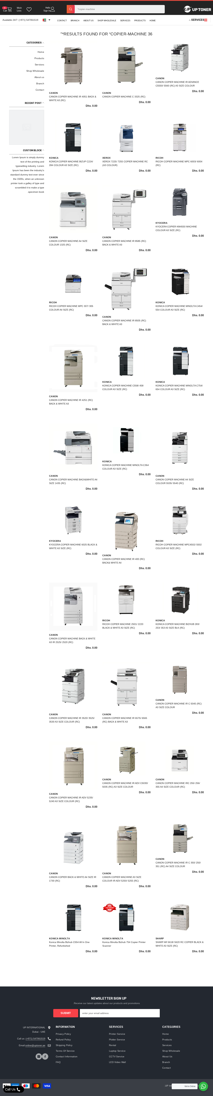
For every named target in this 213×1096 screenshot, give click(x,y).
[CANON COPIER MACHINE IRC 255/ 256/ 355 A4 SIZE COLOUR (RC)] (180, 758)
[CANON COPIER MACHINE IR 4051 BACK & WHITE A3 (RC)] (73, 65)
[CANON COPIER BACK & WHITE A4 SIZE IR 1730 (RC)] (73, 845)
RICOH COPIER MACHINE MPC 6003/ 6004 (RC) (179, 163)
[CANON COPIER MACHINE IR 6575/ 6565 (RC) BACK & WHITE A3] (126, 686)
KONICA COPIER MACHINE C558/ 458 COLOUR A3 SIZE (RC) (122, 387)
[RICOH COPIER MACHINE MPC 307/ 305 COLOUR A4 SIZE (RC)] (73, 281)
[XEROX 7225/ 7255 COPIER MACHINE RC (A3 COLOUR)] (126, 137)
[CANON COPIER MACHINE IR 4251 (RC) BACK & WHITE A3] (73, 368)
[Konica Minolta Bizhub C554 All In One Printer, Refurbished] (73, 917)
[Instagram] (39, 1056)
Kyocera (161, 223)
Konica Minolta (112, 938)
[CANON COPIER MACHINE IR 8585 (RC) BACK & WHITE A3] (126, 209)
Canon (160, 78)
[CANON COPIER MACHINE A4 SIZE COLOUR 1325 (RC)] (73, 209)
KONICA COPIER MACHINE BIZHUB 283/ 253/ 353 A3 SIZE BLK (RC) (178, 626)
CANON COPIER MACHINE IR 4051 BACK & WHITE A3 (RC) (72, 98)
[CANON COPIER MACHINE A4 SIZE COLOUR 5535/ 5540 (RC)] (180, 448)
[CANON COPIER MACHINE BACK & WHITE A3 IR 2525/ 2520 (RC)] (73, 607)
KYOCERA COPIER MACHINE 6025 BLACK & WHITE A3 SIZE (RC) (73, 546)
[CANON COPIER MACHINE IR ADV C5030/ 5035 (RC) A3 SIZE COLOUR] (126, 758)
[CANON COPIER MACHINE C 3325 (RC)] (126, 65)
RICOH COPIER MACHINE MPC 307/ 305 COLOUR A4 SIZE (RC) (71, 308)
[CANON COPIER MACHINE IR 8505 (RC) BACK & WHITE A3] (126, 289)
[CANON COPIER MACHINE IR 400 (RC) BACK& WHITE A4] (126, 527)
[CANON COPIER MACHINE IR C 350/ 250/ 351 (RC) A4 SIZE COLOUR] (180, 838)
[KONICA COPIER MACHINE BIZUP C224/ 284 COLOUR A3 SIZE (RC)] (73, 137)
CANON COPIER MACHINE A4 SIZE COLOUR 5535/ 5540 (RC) (175, 481)
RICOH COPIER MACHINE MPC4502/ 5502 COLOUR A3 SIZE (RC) (179, 546)
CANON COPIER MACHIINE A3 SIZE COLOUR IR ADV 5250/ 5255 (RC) (121, 879)
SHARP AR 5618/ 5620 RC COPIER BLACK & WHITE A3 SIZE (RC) (180, 944)
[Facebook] (45, 1056)
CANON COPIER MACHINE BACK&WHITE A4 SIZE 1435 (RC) (73, 481)
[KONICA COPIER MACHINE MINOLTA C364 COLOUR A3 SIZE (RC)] (126, 440)
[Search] (116, 9)
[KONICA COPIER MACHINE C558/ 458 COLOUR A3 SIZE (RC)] (126, 361)
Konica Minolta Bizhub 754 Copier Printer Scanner (124, 944)
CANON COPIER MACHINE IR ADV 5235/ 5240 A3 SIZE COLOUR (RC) (71, 799)
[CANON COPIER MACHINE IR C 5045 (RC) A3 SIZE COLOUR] (180, 679)
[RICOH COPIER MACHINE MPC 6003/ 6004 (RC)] (180, 137)
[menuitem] (26, 52)
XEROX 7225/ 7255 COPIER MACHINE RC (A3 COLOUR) (125, 163)
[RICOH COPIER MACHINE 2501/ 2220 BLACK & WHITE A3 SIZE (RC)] (126, 599)
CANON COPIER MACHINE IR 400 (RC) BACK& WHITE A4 (123, 561)
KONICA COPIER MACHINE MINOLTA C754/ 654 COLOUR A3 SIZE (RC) (179, 387)
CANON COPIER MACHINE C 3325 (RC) (123, 96)
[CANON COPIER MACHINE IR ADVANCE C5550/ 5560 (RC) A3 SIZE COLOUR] (180, 57)
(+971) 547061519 (35, 1038)
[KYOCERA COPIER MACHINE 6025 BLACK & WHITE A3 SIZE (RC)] (73, 520)
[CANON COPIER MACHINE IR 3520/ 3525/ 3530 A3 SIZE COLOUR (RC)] (73, 686)
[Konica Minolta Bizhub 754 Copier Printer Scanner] (126, 917)
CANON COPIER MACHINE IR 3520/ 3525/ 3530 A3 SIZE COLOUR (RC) (72, 720)
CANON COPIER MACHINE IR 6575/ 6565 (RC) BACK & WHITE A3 (124, 720)
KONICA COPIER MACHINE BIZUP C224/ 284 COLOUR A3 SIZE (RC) (71, 163)
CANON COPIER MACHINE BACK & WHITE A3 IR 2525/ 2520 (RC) (72, 640)
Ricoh (159, 158)
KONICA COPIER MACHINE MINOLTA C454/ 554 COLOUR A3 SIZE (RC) (179, 308)
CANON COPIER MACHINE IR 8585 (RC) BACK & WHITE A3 (124, 243)
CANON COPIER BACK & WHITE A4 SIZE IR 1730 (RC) (72, 879)
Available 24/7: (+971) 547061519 (20, 20)
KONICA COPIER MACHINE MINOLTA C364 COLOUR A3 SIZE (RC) (125, 467)
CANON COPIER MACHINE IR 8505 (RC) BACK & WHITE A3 (124, 322)
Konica (54, 158)
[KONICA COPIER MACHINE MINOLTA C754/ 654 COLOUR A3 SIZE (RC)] (180, 361)
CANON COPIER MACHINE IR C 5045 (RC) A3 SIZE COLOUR (179, 705)
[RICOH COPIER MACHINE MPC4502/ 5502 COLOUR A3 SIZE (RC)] (180, 520)
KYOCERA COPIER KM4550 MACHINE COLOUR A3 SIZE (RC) (176, 228)
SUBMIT (66, 1013)
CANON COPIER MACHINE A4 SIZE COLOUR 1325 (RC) (68, 243)
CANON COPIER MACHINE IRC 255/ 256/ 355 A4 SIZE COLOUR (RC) (178, 785)
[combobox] (120, 9)
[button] (46, 20)
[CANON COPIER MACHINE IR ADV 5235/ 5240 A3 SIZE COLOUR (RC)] (73, 766)
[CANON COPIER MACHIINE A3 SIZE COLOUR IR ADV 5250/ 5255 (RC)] (126, 845)
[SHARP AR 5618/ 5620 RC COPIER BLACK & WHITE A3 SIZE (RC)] (180, 917)
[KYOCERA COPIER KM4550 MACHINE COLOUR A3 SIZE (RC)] (180, 202)
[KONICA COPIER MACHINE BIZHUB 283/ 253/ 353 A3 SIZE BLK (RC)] (180, 599)
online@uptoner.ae (35, 1045)
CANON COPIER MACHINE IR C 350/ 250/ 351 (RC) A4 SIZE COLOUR (178, 864)
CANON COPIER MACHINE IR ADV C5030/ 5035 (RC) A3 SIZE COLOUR (125, 785)
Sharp (160, 938)
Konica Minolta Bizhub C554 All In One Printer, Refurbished (69, 944)
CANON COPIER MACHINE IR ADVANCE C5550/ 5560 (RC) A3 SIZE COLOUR (177, 84)
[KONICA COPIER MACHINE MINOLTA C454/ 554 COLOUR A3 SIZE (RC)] (180, 281)
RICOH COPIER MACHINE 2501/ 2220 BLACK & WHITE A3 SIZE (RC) (122, 626)
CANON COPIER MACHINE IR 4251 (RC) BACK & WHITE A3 (71, 402)
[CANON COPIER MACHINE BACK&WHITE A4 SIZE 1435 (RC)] (73, 448)
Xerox (106, 158)
